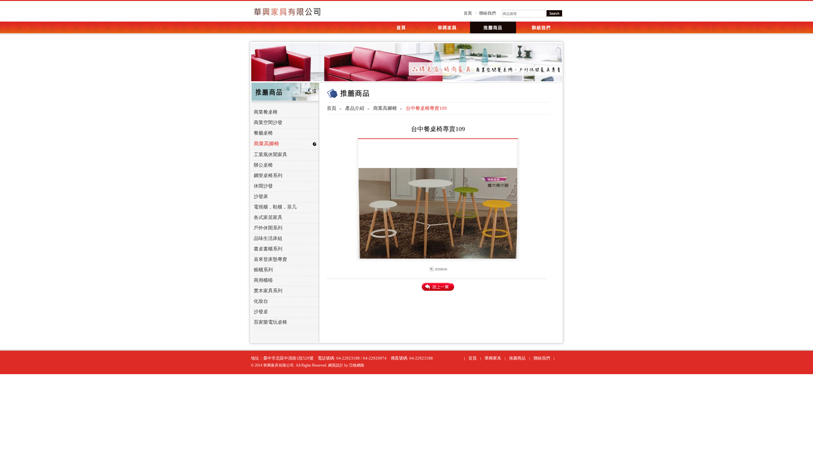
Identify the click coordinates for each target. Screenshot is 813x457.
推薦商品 (517, 358)
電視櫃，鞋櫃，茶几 (275, 206)
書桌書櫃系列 (268, 248)
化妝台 (261, 301)
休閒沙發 (263, 186)
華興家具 (493, 358)
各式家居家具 (268, 217)
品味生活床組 (268, 238)
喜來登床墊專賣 (270, 259)
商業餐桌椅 (266, 112)
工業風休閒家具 (270, 154)
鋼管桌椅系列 (268, 175)
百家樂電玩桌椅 (270, 322)
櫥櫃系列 (263, 269)
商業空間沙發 (268, 122)
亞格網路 (356, 365)
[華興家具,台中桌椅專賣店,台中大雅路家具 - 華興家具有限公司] (287, 14)
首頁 (468, 13)
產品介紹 (354, 108)
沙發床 (261, 196)
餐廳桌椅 (263, 133)
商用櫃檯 (263, 280)
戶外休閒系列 (268, 227)
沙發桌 (261, 311)
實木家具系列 (268, 290)
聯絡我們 (487, 13)
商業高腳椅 (385, 108)
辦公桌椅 (263, 165)
